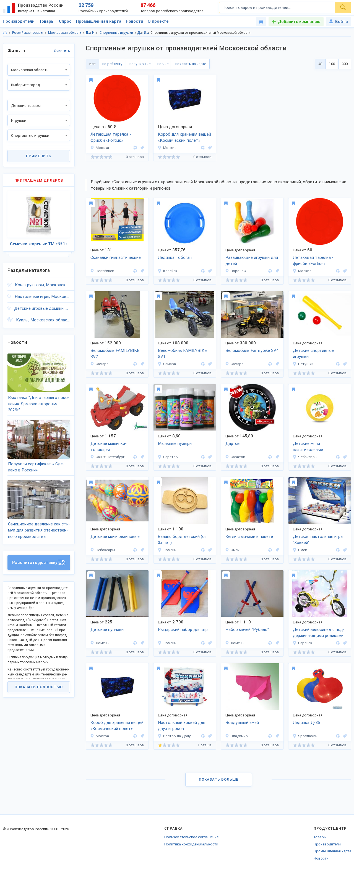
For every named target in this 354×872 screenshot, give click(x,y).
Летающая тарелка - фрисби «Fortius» (110, 137)
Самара (102, 364)
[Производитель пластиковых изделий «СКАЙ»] (135, 148)
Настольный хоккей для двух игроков (181, 725)
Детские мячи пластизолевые (308, 446)
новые (162, 64)
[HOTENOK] (202, 148)
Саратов (170, 457)
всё (92, 64)
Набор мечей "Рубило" (247, 629)
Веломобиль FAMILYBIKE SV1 (182, 353)
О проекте (158, 21)
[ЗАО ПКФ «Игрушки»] (270, 271)
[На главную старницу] (5, 33)
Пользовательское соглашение (191, 837)
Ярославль (307, 736)
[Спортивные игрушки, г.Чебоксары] (344, 457)
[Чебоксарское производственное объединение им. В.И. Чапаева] (337, 457)
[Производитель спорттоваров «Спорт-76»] (337, 736)
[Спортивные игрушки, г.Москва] (141, 148)
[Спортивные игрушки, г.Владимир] (276, 736)
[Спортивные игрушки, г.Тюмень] (209, 550)
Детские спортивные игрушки (313, 353)
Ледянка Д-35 (306, 722)
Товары (46, 21)
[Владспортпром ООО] (270, 736)
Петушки (305, 364)
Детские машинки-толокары (108, 446)
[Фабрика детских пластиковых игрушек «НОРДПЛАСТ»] (135, 457)
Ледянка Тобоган (175, 257)
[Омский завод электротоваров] (337, 550)
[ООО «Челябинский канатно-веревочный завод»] (135, 271)
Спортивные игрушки (116, 33)
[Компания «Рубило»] (135, 643)
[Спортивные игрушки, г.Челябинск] (141, 271)
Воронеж (238, 271)
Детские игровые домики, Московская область (42, 308)
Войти (341, 21)
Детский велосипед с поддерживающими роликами (319, 632)
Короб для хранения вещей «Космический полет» (184, 137)
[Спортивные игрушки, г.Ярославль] (344, 736)
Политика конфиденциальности (191, 844)
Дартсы (232, 443)
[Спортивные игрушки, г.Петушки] (344, 364)
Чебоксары (307, 457)
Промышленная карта (98, 21)
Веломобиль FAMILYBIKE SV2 (114, 353)
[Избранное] (261, 21)
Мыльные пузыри (175, 443)
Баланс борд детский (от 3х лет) (182, 539)
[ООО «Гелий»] (202, 457)
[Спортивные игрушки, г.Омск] (276, 550)
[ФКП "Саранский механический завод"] (337, 643)
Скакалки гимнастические (115, 257)
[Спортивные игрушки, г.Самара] (141, 364)
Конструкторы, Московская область (42, 284)
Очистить (62, 51)
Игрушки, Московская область (147, 33)
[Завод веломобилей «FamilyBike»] (135, 364)
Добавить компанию (299, 21)
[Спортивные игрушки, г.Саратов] (209, 457)
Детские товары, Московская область (140, 33)
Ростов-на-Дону (177, 736)
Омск (235, 550)
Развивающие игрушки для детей (251, 260)
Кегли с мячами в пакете (249, 536)
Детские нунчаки (107, 629)
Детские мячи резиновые (115, 536)
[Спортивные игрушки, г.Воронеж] (276, 271)
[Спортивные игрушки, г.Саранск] (344, 643)
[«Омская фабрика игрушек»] (270, 550)
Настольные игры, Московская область (42, 296)
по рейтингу (112, 64)
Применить (38, 156)
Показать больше (218, 779)
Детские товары (88, 33)
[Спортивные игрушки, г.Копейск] (209, 271)
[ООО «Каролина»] (202, 736)
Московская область (64, 33)
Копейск (170, 271)
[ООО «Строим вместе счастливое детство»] (337, 364)
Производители (19, 21)
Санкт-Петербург (110, 457)
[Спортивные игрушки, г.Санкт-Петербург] (141, 457)
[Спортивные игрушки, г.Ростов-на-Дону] (209, 736)
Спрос (65, 21)
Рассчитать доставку (35, 562)
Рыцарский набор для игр (183, 629)
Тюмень (169, 550)
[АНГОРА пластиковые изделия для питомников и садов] (202, 271)
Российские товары (27, 33)
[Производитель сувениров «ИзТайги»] (202, 550)
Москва (102, 148)
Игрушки (95, 33)
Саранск (305, 643)
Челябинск (105, 271)
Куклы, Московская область (43, 320)
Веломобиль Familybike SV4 (251, 350)
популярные (139, 64)
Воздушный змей (242, 722)
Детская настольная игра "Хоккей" (318, 539)
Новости (134, 21)
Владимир (239, 736)
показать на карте (190, 64)
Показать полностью (39, 687)
